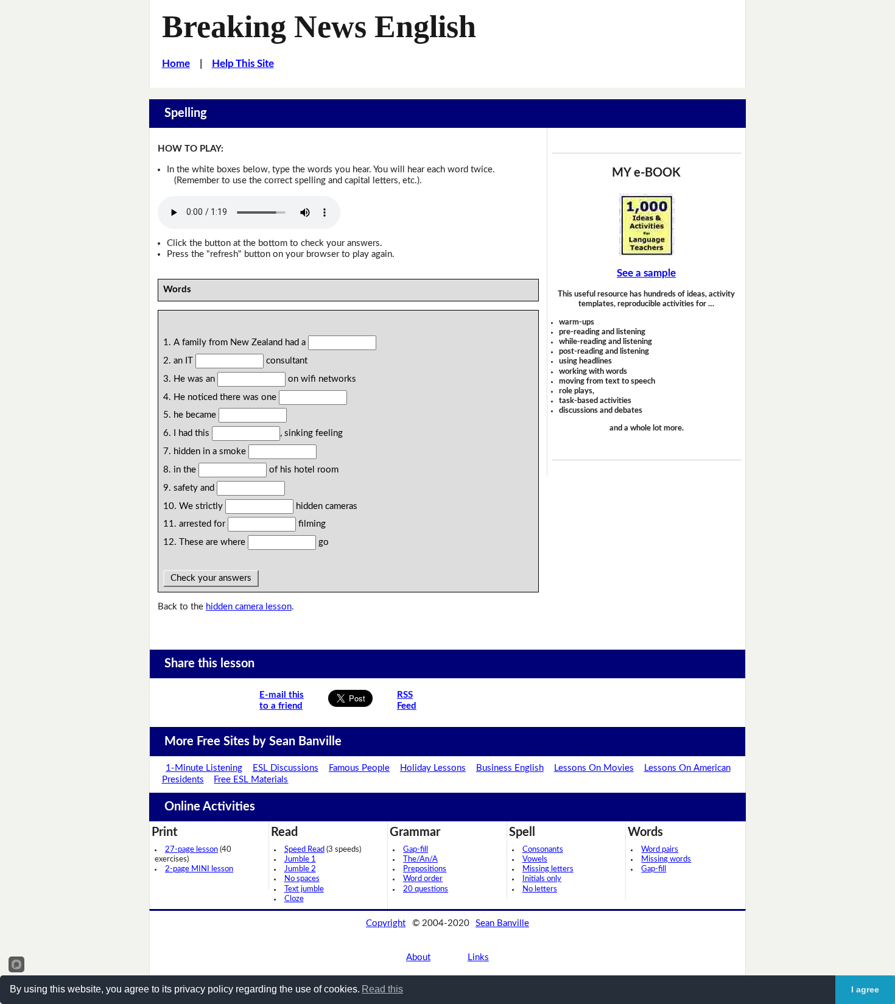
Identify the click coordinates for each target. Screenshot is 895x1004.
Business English (510, 768)
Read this (382, 989)
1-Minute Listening (204, 768)
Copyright (385, 923)
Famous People (359, 768)
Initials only (541, 879)
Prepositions (424, 869)
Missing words (666, 859)
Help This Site (243, 63)
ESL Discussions (285, 768)
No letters (539, 889)
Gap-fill (415, 850)
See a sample (646, 273)
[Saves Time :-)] (647, 224)
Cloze (294, 899)
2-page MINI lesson (199, 869)
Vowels (534, 859)
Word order (423, 879)
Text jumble (304, 889)
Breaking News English (319, 26)
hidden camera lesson (249, 606)
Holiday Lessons (433, 768)
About (418, 957)
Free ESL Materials (251, 779)
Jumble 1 (300, 859)
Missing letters (548, 869)
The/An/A (420, 859)
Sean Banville (502, 923)
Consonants (542, 850)
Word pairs (659, 850)
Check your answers (211, 578)
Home (176, 63)
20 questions (425, 889)
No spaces (302, 879)
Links (478, 957)
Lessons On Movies (594, 768)
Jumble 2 (300, 869)
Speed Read (304, 850)
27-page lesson (191, 850)
